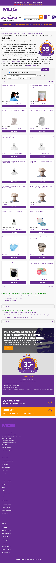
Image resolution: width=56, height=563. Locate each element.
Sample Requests (6, 494)
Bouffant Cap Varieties (10, 300)
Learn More (8, 348)
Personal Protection (6, 447)
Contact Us (4, 490)
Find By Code (37, 19)
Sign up (7, 410)
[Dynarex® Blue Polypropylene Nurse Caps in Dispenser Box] (42, 222)
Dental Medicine (5, 464)
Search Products (28, 19)
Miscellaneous (48, 24)
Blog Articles (6, 530)
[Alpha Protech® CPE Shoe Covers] (42, 121)
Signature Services (6, 546)
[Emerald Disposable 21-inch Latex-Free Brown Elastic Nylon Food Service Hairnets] (42, 247)
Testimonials (5, 497)
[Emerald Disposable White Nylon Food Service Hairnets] (14, 272)
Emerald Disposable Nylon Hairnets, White (19, 317)
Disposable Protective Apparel (28, 33)
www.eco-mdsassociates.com (9, 442)
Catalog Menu (7, 29)
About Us (4, 484)
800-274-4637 (9, 18)
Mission (3, 487)
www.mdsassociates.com (8, 440)
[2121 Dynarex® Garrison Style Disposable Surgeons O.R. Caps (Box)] (14, 247)
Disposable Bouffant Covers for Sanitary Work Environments (20, 296)
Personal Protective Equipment (15, 33)
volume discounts (31, 65)
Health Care (4, 474)
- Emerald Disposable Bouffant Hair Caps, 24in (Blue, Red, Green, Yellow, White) (27, 315)
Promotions (6, 552)
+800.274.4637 (9, 436)
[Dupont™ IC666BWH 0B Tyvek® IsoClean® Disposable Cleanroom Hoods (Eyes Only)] (42, 146)
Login (20, 17)
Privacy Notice (5, 517)
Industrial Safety (5, 477)
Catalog (6, 33)
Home (2, 33)
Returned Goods (6, 520)
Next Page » (51, 82)
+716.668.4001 (17, 436)
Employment (5, 500)
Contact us (11, 400)
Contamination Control (22, 24)
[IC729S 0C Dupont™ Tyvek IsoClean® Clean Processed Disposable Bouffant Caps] (14, 197)
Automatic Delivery (6, 549)
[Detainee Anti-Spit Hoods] (42, 96)
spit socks (8, 58)
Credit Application (6, 507)
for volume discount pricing (13, 404)
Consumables (36, 24)
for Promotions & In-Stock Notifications (18, 413)
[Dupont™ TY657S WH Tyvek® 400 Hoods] (14, 222)
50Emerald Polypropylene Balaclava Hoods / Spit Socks (21, 313)
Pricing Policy (5, 514)
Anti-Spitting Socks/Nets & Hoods (13, 298)
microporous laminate (15, 61)
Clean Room (5, 471)
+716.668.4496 (7, 438)
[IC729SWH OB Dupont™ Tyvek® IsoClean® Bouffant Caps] (42, 172)
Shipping (4, 523)
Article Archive (5, 543)
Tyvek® (3, 61)
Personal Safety (7, 24)
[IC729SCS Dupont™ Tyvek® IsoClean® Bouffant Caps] (42, 197)
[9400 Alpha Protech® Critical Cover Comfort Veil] (14, 121)
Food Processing (6, 467)
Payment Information (7, 510)
